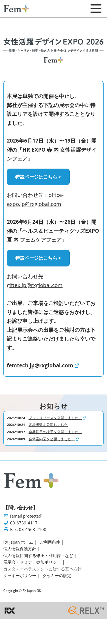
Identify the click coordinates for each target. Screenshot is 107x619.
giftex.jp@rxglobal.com (35, 285)
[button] (38, 177)
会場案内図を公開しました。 (52, 438)
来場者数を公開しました (48, 424)
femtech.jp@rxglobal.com (40, 365)
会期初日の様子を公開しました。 (55, 431)
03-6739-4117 (24, 523)
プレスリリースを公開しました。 (55, 417)
